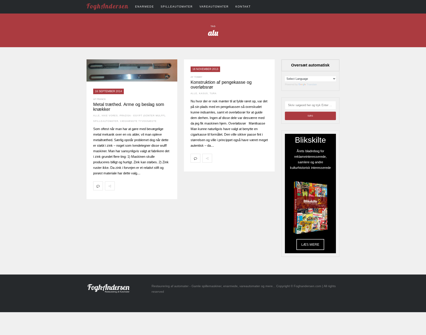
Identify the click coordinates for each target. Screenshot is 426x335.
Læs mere (310, 244)
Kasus (203, 93)
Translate (312, 84)
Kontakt (243, 6)
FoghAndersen (107, 6)
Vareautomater (214, 6)
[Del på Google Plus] (139, 185)
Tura (213, 93)
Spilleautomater (177, 6)
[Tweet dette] (129, 185)
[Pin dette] (149, 185)
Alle (96, 115)
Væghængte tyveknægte (138, 121)
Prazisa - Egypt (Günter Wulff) (142, 115)
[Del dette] (119, 185)
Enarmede (144, 6)
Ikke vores (110, 115)
